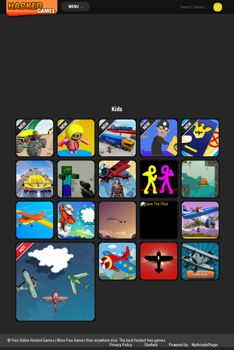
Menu (74, 6)
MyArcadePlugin (205, 345)
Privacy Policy (121, 345)
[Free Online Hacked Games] (32, 16)
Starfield (151, 345)
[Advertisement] (117, 57)
